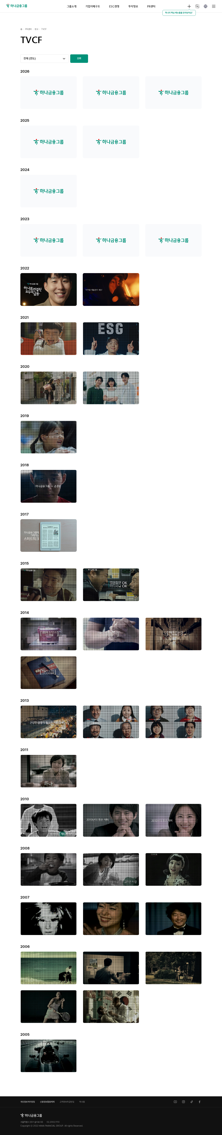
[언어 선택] (205, 6)
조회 (79, 58)
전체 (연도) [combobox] (30, 58)
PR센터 (151, 6)
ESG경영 (114, 6)
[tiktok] (191, 1102)
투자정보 (133, 6)
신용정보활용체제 (47, 1102)
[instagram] (183, 1102)
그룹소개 (71, 6)
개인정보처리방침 (27, 1102)
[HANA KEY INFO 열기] (189, 6)
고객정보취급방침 (67, 1102)
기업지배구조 (92, 6)
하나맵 (82, 1102)
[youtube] (175, 1102)
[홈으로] (31, 1115)
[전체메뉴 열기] (213, 6)
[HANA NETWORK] (197, 6)
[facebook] (200, 1102)
